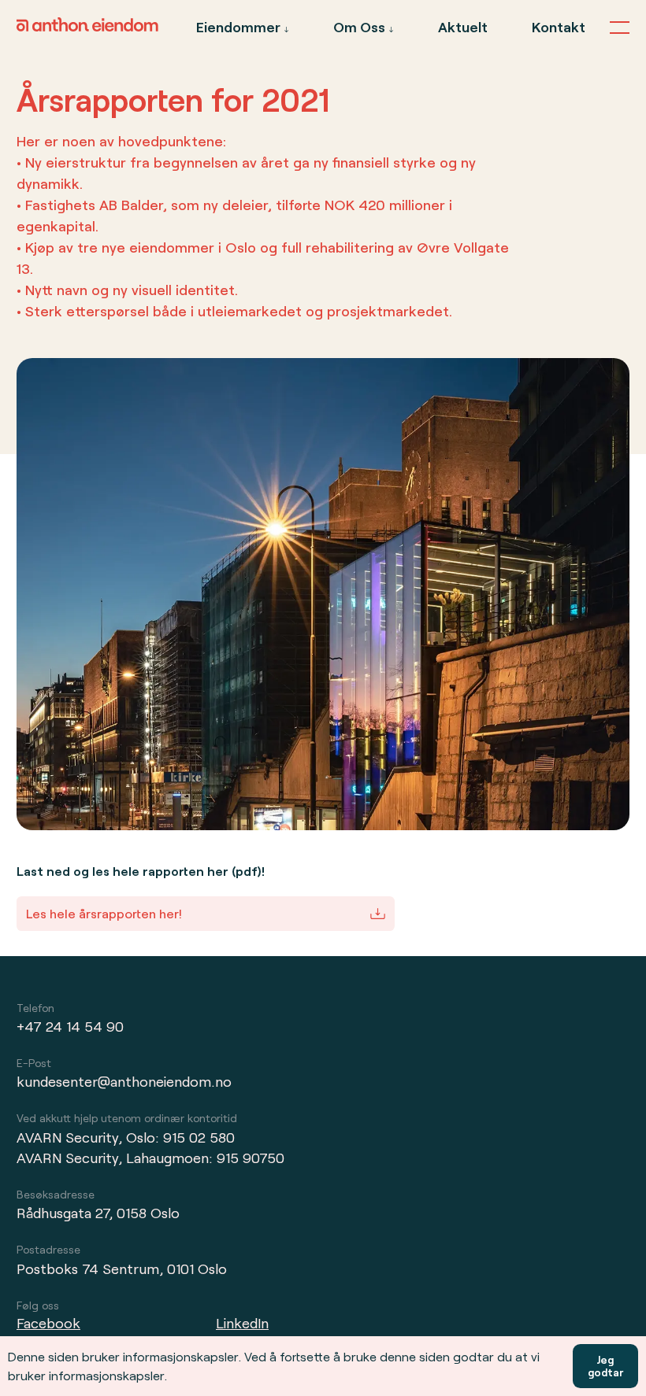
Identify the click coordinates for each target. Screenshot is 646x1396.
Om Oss (359, 26)
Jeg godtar (605, 1366)
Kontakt (558, 26)
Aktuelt (463, 26)
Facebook (48, 1322)
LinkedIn (242, 1322)
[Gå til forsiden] (87, 26)
